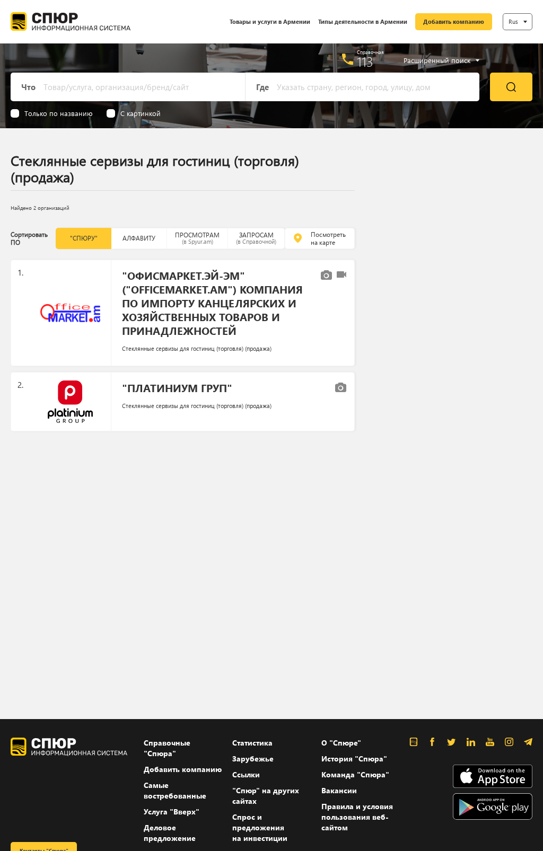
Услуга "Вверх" (171, 811)
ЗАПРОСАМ (256, 238)
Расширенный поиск (437, 60)
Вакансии (339, 790)
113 (365, 61)
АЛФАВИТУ (138, 238)
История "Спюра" (354, 759)
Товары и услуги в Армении (270, 21)
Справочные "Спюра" (167, 748)
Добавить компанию (453, 21)
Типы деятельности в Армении (362, 21)
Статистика (252, 743)
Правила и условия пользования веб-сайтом (357, 816)
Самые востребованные (175, 790)
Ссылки (246, 774)
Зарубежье (253, 759)
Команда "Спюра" (355, 774)
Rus (513, 21)
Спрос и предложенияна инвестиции (259, 827)
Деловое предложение (170, 832)
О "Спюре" (341, 743)
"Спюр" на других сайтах (265, 795)
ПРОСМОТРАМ (197, 238)
